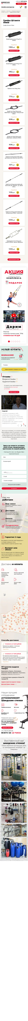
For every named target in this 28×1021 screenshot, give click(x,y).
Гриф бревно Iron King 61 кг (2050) (14, 39)
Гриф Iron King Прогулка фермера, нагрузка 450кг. (14, 137)
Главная (3, 11)
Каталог (8, 11)
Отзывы (6, 377)
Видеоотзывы (9, 379)
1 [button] (9, 341)
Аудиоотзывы (9, 381)
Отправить (14, 488)
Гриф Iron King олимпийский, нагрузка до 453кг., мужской (14, 212)
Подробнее (14, 44)
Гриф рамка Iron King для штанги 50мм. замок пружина (14, 241)
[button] (21, 425)
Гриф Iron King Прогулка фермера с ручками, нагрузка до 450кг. (14, 112)
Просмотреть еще (14, 259)
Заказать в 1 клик (14, 50)
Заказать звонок (21, 3)
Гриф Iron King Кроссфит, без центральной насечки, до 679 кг (14, 157)
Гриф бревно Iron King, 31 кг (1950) (14, 64)
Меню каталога (14, 16)
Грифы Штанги (4, 12)
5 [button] (17, 341)
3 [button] (13, 341)
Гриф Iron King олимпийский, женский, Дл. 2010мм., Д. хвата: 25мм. (14, 185)
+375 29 (21, 1)
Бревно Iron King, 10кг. (14, 88)
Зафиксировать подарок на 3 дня (14, 369)
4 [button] (15, 341)
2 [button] (11, 341)
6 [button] (19, 341)
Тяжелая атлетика (16, 11)
